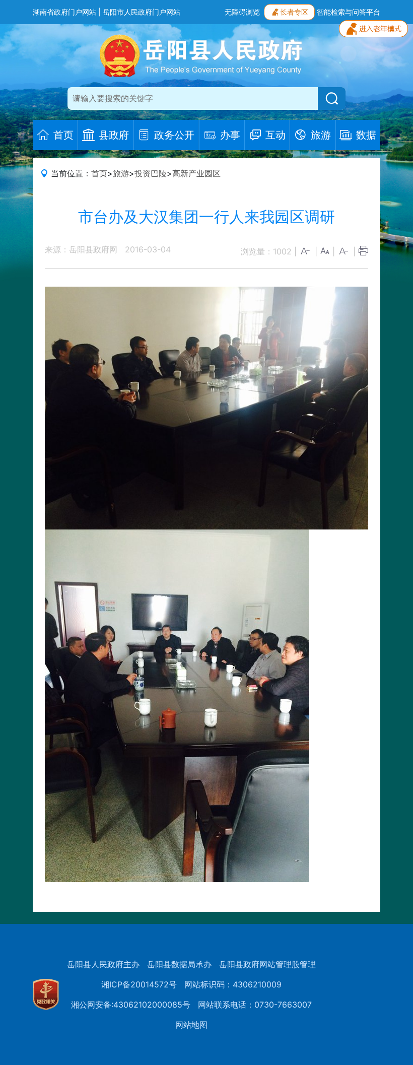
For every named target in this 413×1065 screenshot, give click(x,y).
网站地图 (191, 1025)
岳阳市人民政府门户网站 (141, 12)
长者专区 (294, 12)
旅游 (121, 173)
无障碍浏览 (242, 12)
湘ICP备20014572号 (139, 984)
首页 (99, 173)
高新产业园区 (196, 173)
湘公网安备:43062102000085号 (130, 1005)
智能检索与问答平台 (348, 12)
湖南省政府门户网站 (64, 12)
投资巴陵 (150, 173)
